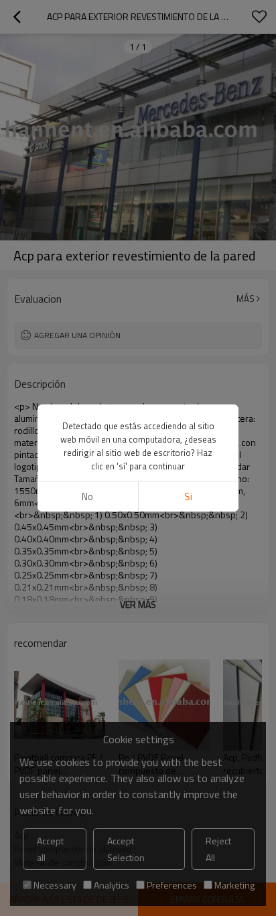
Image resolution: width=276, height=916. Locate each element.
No (87, 496)
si (188, 496)
